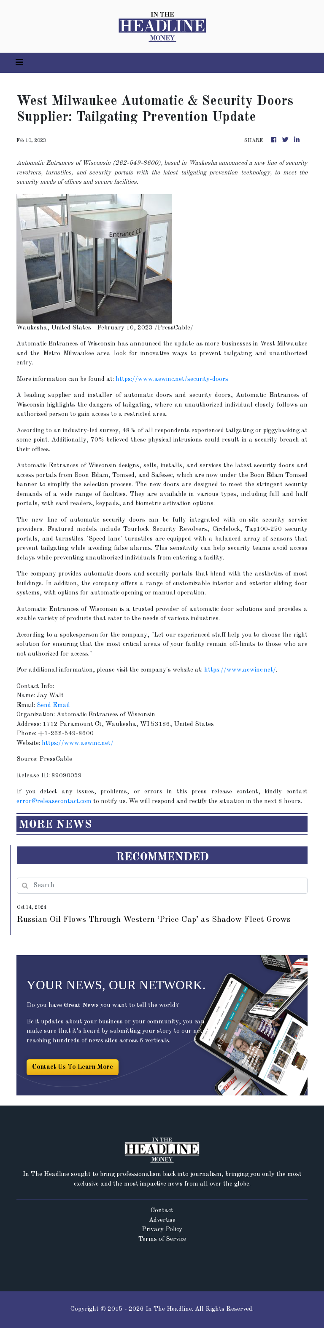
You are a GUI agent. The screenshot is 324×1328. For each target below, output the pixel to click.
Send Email (53, 705)
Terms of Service (162, 1239)
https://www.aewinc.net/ (240, 670)
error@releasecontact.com (54, 801)
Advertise (162, 1220)
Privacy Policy (162, 1229)
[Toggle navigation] (19, 63)
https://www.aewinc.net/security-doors (172, 379)
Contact (162, 1211)
